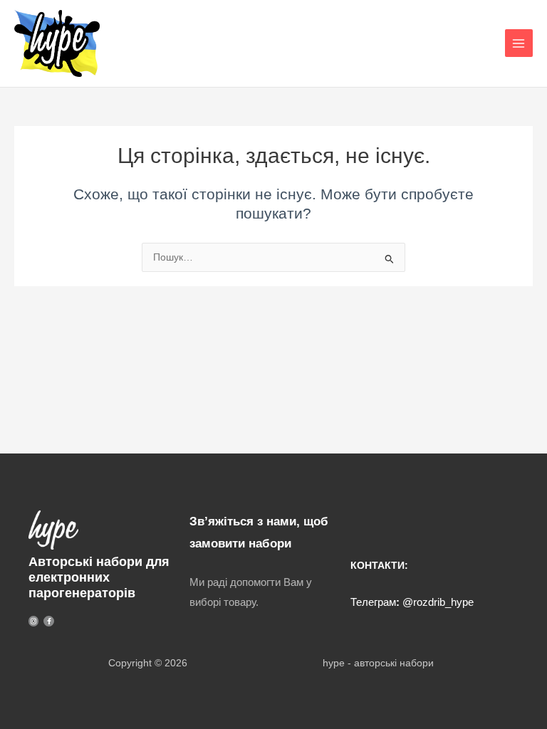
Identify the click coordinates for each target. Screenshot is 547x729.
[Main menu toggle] (519, 43)
